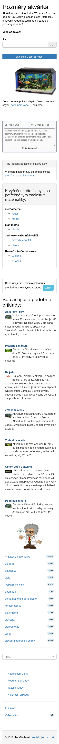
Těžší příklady (16, 687)
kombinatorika (29, 605)
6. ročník (16, 256)
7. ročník (16, 261)
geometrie (29, 591)
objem (15, 245)
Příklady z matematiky (29, 556)
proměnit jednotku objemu (20, 175)
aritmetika (29, 570)
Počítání (9, 708)
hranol (15, 219)
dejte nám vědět (20, 105)
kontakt (36, 737)
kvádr (15, 213)
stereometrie (29, 626)
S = (4, 39)
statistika (29, 619)
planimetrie (29, 612)
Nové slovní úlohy (18, 673)
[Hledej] (53, 657)
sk (53, 737)
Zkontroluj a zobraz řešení (29, 56)
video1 (48, 287)
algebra (29, 563)
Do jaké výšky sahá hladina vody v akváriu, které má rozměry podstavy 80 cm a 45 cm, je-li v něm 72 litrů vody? (29, 508)
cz (48, 737)
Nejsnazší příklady (18, 694)
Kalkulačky (29, 715)
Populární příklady (18, 680)
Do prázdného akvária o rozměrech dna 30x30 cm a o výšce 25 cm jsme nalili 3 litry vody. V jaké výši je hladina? (29, 353)
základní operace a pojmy (29, 640)
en (43, 737)
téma (29, 633)
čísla (29, 577)
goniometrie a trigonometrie (29, 598)
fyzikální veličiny (29, 584)
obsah (15, 229)
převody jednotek (22, 240)
